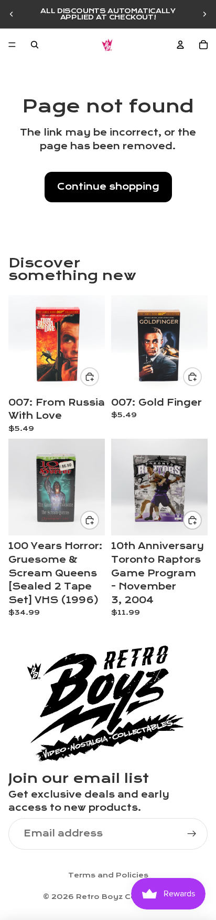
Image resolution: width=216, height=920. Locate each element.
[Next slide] (204, 14)
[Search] (34, 44)
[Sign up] (192, 834)
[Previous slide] (11, 14)
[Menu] (12, 45)
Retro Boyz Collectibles (125, 897)
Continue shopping (108, 186)
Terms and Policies (108, 875)
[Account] (180, 44)
